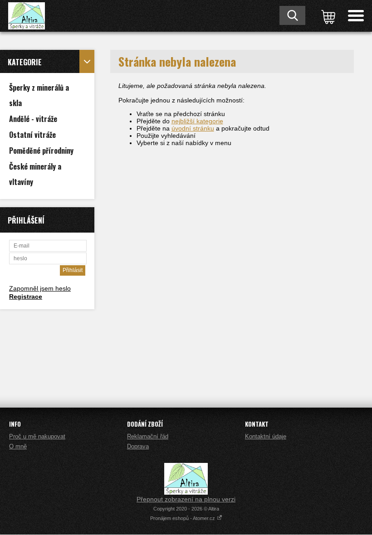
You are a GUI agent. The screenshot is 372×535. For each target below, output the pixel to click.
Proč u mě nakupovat (37, 436)
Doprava (138, 446)
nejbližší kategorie (197, 121)
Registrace (25, 296)
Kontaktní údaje (265, 436)
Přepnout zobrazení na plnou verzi (186, 499)
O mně (18, 446)
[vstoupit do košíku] (326, 16)
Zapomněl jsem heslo (40, 288)
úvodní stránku (192, 128)
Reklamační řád (147, 436)
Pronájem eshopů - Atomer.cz (183, 518)
